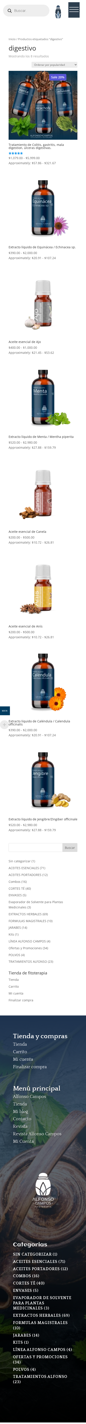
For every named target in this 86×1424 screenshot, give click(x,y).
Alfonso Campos (29, 1096)
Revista (20, 1126)
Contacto (22, 1119)
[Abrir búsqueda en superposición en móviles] (26, 10)
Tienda (14, 980)
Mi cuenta (16, 993)
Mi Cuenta (23, 1141)
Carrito (14, 986)
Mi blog (20, 1111)
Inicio (12, 39)
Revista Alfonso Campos (37, 1134)
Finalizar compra (21, 1000)
